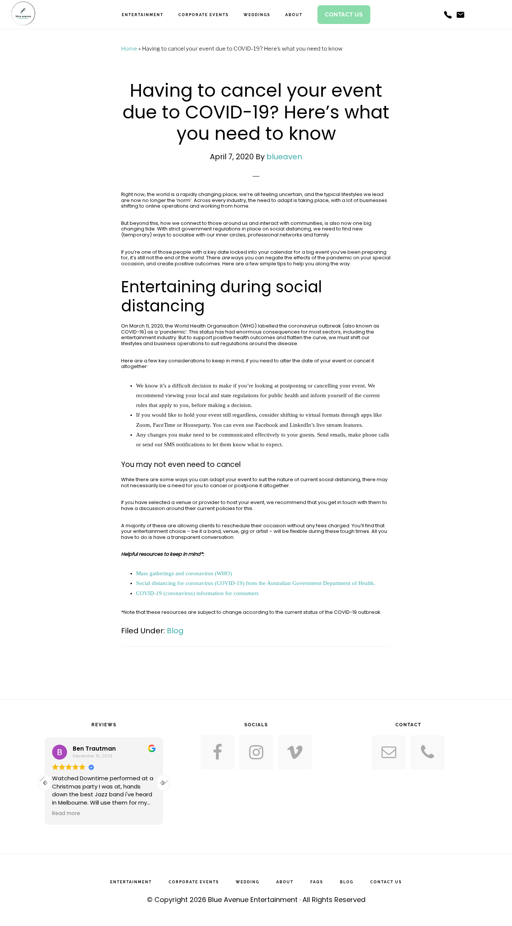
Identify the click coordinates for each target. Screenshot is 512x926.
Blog (175, 630)
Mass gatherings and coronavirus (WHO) (184, 573)
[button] (163, 782)
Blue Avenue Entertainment (253, 899)
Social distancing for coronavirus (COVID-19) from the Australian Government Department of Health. (255, 583)
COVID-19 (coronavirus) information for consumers (197, 593)
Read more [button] (66, 813)
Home (129, 48)
